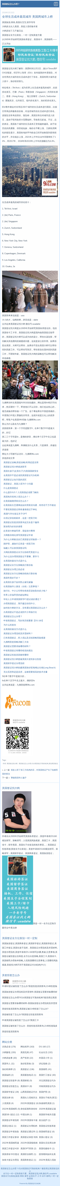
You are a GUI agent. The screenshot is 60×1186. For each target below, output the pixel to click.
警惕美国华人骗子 (19, 778)
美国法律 (8, 1097)
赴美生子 (33, 1176)
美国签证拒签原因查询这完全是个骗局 (21, 522)
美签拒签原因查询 (10, 1031)
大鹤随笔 (9, 1052)
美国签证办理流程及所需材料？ (18, 633)
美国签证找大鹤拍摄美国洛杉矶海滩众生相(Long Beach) (29, 667)
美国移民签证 (47, 1131)
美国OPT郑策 (28, 1148)
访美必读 (9, 1046)
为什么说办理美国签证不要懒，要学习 (21, 556)
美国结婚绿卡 (47, 1148)
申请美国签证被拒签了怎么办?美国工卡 (20, 1020)
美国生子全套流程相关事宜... (32, 845)
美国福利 (8, 1075)
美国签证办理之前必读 (13, 569)
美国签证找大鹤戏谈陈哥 (15, 466)
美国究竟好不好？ (11, 578)
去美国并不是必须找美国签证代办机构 (21, 475)
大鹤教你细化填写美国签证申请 (18, 535)
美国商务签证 (28, 1160)
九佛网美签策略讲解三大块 (16, 642)
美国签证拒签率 (11, 1080)
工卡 (39, 1176)
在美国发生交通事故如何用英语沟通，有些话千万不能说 (29, 505)
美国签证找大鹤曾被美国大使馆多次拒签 (22, 659)
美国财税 (26, 1080)
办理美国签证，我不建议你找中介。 (20, 603)
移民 (48, 1176)
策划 (13, 1176)
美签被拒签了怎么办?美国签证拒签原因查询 (22, 1014)
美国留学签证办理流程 (13, 663)
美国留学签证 (10, 1092)
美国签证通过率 (29, 1131)
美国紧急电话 (28, 1075)
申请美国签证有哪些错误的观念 (18, 650)
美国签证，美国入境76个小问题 (18, 484)
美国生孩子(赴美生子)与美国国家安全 (20, 471)
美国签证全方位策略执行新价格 (18, 565)
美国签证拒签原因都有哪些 (16, 655)
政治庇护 (44, 1120)
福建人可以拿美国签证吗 (15, 548)
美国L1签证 (46, 1137)
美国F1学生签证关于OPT (15, 514)
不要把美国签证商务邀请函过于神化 (20, 509)
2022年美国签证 (30, 1103)
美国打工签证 (47, 1075)
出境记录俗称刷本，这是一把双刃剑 (20, 518)
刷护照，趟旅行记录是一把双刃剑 (19, 543)
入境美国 (8, 1103)
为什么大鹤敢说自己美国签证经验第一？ (22, 539)
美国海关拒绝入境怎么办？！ (17, 496)
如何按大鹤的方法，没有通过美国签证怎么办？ (25, 608)
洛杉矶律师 (9, 1069)
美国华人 (8, 1063)
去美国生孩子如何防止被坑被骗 (18, 582)
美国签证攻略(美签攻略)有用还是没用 (20, 462)
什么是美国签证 (10, 488)
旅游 (18, 1176)
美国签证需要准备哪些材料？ (17, 646)
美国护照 (44, 1092)
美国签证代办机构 (32, 965)
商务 (22, 1176)
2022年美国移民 (11, 1109)
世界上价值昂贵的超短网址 (16, 595)
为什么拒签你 (9, 625)
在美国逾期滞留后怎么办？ (16, 501)
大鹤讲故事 (9, 1058)
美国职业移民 (28, 1154)
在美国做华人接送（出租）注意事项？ (21, 586)
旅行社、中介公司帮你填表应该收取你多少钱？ (25, 591)
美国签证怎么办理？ (11, 4)
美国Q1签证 (9, 1126)
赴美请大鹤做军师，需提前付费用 (19, 531)
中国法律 (26, 1114)
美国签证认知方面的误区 (15, 479)
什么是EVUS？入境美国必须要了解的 (21, 492)
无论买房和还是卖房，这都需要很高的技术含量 (25, 672)
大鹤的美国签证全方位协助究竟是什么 (21, 552)
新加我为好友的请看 (12, 526)
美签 (3, 1176)
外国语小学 (45, 1058)
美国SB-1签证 (10, 1114)
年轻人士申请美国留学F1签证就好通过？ (22, 599)
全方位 (8, 1176)
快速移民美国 (47, 1103)
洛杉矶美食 (27, 1063)
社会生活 (46, 1052)
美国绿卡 (26, 1086)
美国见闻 (27, 1052)
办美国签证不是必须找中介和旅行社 (20, 612)
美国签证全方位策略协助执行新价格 (20, 573)
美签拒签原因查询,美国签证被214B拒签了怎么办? (25, 1009)
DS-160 (44, 1046)
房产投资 (27, 1058)
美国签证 (27, 1069)
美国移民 (45, 1069)
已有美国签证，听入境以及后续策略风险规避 (24, 638)
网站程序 (27, 1046)
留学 (26, 1176)
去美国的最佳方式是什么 (15, 561)
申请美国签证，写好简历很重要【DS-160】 (23, 620)
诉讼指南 (44, 1063)
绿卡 (44, 1176)
